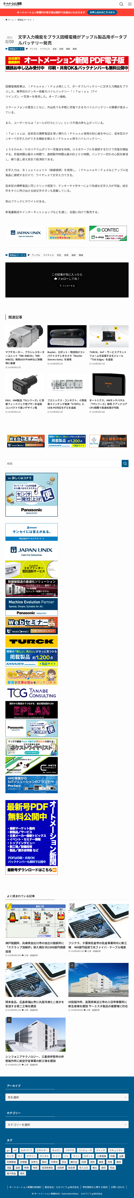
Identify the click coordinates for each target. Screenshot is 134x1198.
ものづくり (26, 1150)
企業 (121, 1156)
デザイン (31, 1156)
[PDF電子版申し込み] (67, 70)
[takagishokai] (26, 446)
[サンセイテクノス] (31, 539)
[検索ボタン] (121, 4)
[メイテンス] (108, 446)
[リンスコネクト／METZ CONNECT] (31, 773)
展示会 (73, 1161)
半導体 (54, 1161)
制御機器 (11, 1161)
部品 (112, 1167)
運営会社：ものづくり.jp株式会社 (62, 1187)
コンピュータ (85, 1150)
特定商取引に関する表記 (95, 1187)
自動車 (60, 1167)
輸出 (94, 1167)
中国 (112, 1156)
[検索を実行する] (125, 463)
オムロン (56, 1150)
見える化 (83, 1167)
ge (8, 1150)
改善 (110, 1161)
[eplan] (31, 717)
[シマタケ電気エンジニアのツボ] (67, 238)
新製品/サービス (16, 48)
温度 (18, 1167)
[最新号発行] (31, 873)
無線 (75, 48)
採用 (61, 48)
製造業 (71, 1167)
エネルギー (42, 1150)
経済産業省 (47, 1167)
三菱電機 (101, 1156)
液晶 (9, 1167)
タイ (20, 1156)
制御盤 (23, 1161)
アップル (33, 48)
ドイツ (56, 1156)
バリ (66, 1156)
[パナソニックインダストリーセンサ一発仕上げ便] (31, 515)
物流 (35, 1167)
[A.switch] (31, 577)
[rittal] (31, 596)
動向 (44, 1161)
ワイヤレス (45, 48)
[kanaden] (67, 446)
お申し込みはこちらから (102, 12)
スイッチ (100, 1150)
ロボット (88, 1156)
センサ (10, 1156)
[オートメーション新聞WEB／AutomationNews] (12, 4)
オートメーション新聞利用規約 (25, 1187)
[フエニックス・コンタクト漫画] (31, 755)
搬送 (101, 1161)
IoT (15, 1150)
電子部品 (11, 1173)
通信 (103, 1167)
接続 (68, 48)
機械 (118, 1161)
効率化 (34, 1161)
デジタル (44, 1156)
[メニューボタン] (130, 4)
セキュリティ (116, 1150)
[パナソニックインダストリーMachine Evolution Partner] (31, 614)
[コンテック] (108, 240)
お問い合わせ (118, 1187)
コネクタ (69, 1150)
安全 (55, 48)
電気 (22, 1173)
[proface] (31, 792)
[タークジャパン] (31, 646)
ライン (76, 1156)
